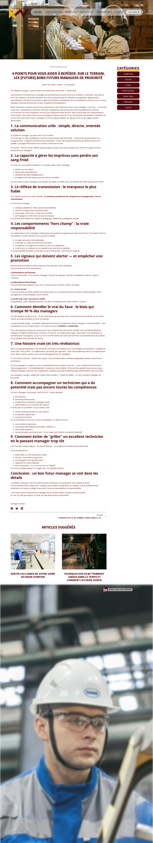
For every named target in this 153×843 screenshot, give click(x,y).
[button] (12, 508)
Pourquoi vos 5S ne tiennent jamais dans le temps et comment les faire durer (84, 577)
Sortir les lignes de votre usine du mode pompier (33, 575)
